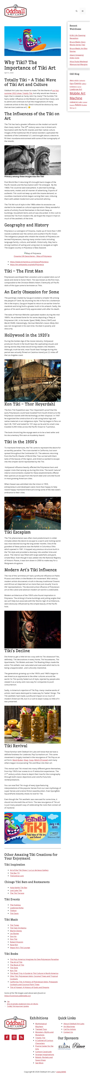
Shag (26, 760)
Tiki (8, 1001)
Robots (78, 104)
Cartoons (82, 80)
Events (77, 83)
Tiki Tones (14, 925)
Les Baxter (14, 933)
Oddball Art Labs (76, 102)
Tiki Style (14, 967)
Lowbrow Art (76, 89)
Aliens (72, 80)
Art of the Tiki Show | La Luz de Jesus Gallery (29, 870)
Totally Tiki (40, 1037)
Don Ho (13, 936)
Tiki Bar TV (15, 873)
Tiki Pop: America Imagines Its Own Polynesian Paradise (34, 959)
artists (76, 80)
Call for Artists (70, 1029)
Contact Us (68, 1032)
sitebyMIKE (61, 1072)
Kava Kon (14, 944)
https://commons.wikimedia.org (17, 995)
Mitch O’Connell (41, 760)
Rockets (84, 105)
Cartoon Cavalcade (43, 1051)
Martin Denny (16, 930)
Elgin (72, 83)
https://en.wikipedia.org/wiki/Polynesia (27, 264)
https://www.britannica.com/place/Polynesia (29, 262)
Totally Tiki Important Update (18, 1006)
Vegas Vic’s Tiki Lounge (20, 947)
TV (75, 108)
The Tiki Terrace (17, 893)
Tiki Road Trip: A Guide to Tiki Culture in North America (34, 973)
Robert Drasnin (16, 942)
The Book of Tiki (17, 965)
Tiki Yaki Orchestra (18, 928)
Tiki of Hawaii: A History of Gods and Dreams (29, 987)
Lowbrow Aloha (16, 908)
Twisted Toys (41, 1029)
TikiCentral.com (17, 876)
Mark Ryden (18, 760)
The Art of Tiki (16, 962)
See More (39, 1063)
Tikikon (13, 910)
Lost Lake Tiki (16, 890)
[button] (77, 11)
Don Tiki (13, 939)
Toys (73, 108)
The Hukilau (15, 905)
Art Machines (69, 1026)
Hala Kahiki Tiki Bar (18, 887)
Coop (31, 760)
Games (79, 86)
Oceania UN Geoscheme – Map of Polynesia (33, 256)
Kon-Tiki (13, 970)
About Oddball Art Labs (74, 1023)
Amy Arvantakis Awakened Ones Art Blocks (22, 1004)
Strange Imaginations (44, 1054)
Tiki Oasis (14, 913)
